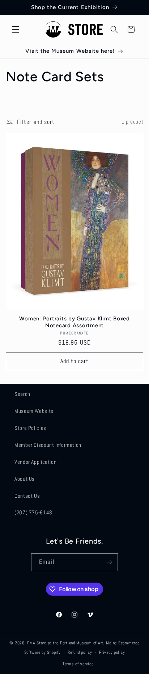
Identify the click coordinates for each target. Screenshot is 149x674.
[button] (15, 29)
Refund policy (80, 652)
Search (22, 394)
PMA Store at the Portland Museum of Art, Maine (72, 642)
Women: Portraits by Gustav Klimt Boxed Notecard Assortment (74, 322)
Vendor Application (35, 462)
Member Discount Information (47, 445)
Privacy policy (112, 652)
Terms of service (78, 663)
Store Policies (30, 428)
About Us (24, 479)
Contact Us (27, 496)
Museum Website (34, 411)
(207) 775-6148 (33, 512)
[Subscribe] (109, 562)
